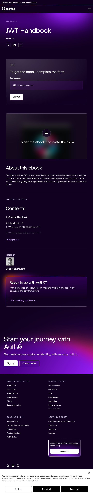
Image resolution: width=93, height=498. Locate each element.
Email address (16, 78)
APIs (50, 393)
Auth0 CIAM (11, 386)
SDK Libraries (53, 397)
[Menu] (89, 9)
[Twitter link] (8, 465)
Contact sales (29, 363)
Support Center (13, 421)
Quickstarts (52, 389)
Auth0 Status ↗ (12, 437)
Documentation (54, 386)
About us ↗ (52, 425)
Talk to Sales (11, 429)
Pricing (9, 401)
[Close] (89, 472)
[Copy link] (20, 45)
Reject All (46, 489)
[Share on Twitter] (8, 45)
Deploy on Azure (54, 405)
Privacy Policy (32, 481)
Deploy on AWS (54, 409)
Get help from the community (18, 425)
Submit (16, 96)
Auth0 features (12, 397)
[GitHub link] (17, 465)
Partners (51, 433)
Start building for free (22, 300)
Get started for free (14, 405)
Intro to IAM (11, 389)
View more (12, 239)
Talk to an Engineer (14, 433)
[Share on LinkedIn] (14, 45)
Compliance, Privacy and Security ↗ (61, 421)
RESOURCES (11, 22)
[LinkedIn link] (13, 465)
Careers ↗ (52, 429)
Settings (18, 489)
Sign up (11, 363)
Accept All (74, 489)
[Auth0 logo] (45, 9)
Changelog (52, 401)
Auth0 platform (12, 393)
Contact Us (64, 451)
